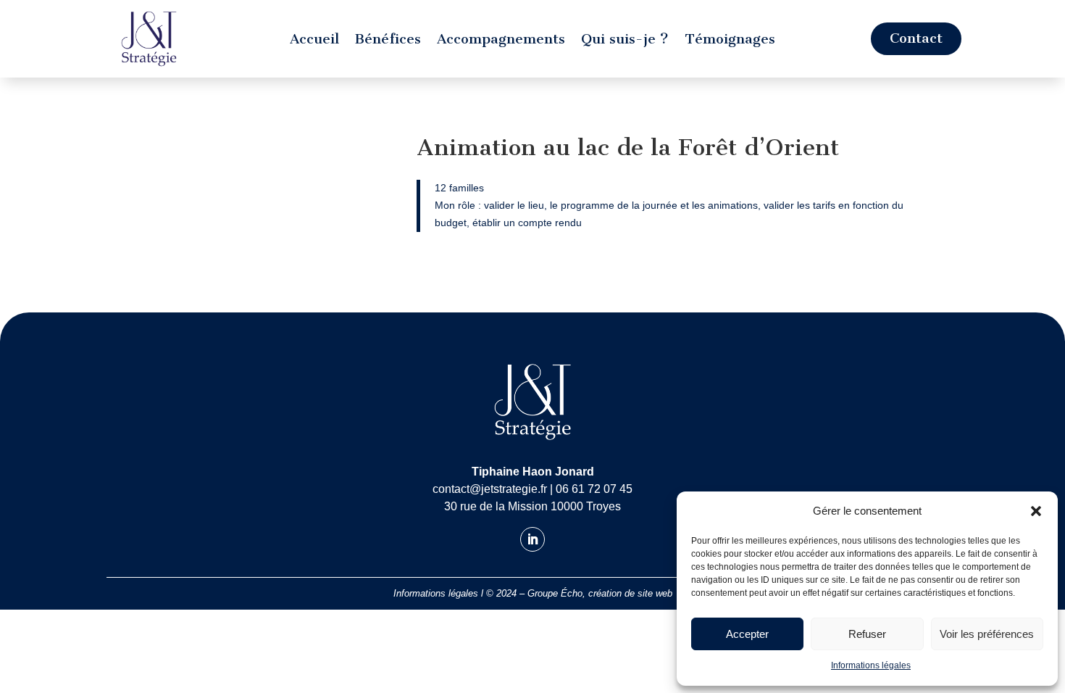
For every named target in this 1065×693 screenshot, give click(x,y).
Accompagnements (501, 40)
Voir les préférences (987, 634)
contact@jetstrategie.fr (490, 489)
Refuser (867, 634)
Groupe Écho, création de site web (599, 593)
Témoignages (730, 40)
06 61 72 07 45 (594, 489)
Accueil (314, 40)
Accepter (747, 634)
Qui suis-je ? (625, 40)
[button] (1036, 511)
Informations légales (871, 665)
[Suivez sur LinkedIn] (532, 539)
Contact (916, 38)
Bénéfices (388, 40)
